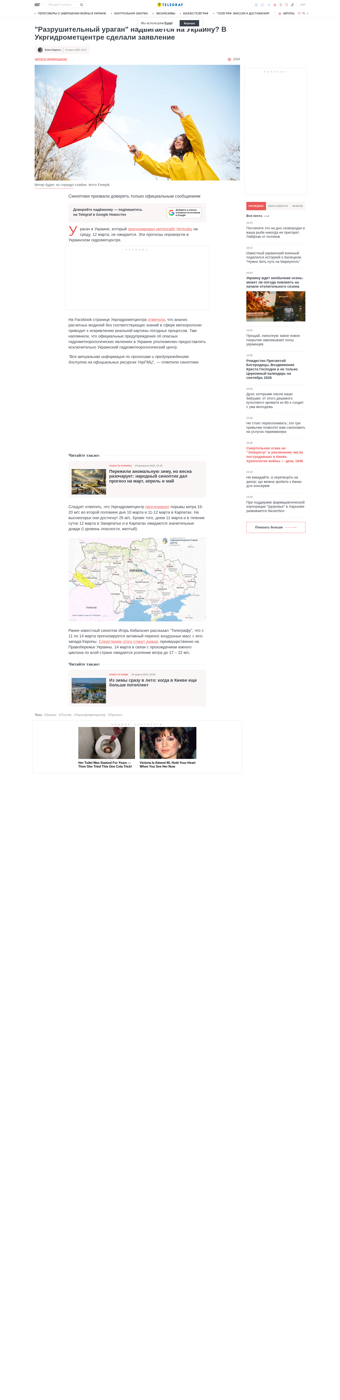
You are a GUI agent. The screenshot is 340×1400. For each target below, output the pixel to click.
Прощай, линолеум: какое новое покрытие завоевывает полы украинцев (273, 340)
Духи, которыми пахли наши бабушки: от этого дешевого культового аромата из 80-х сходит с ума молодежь (275, 400)
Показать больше (269, 527)
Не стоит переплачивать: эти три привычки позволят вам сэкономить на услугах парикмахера (275, 427)
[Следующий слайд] (308, 14)
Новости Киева (118, 674)
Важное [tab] (297, 206)
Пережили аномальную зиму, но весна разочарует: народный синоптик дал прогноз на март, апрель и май (150, 476)
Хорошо (189, 23)
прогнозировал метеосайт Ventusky (160, 229)
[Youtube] (275, 5)
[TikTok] (292, 5)
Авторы (288, 13)
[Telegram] (269, 5)
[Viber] (262, 4)
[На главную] (170, 4)
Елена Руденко (53, 50)
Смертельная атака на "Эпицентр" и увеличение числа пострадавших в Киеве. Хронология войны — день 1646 (274, 454)
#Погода (65, 715)
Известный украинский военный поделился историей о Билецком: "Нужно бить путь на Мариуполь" (274, 257)
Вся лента (254, 216)
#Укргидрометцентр (90, 715)
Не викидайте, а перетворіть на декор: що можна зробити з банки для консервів (273, 481)
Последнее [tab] (256, 206)
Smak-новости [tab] (278, 206)
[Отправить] (81, 5)
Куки (168, 23)
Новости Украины (120, 466)
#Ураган (50, 715)
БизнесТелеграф (195, 13)
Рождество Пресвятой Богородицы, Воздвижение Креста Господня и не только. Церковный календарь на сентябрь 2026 (272, 369)
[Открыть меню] (37, 4)
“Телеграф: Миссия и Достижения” (243, 13)
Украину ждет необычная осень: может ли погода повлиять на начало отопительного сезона (274, 282)
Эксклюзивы (165, 13)
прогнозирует (157, 507)
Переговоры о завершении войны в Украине (72, 13)
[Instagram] (286, 5)
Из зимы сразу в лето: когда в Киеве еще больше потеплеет (153, 682)
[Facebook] (256, 5)
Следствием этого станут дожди (128, 641)
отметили (156, 319)
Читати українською (51, 59)
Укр (302, 4)
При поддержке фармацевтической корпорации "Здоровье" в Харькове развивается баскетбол (275, 506)
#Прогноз (115, 715)
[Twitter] (281, 4)
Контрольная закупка (131, 13)
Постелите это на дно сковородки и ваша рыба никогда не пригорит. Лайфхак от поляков (275, 232)
